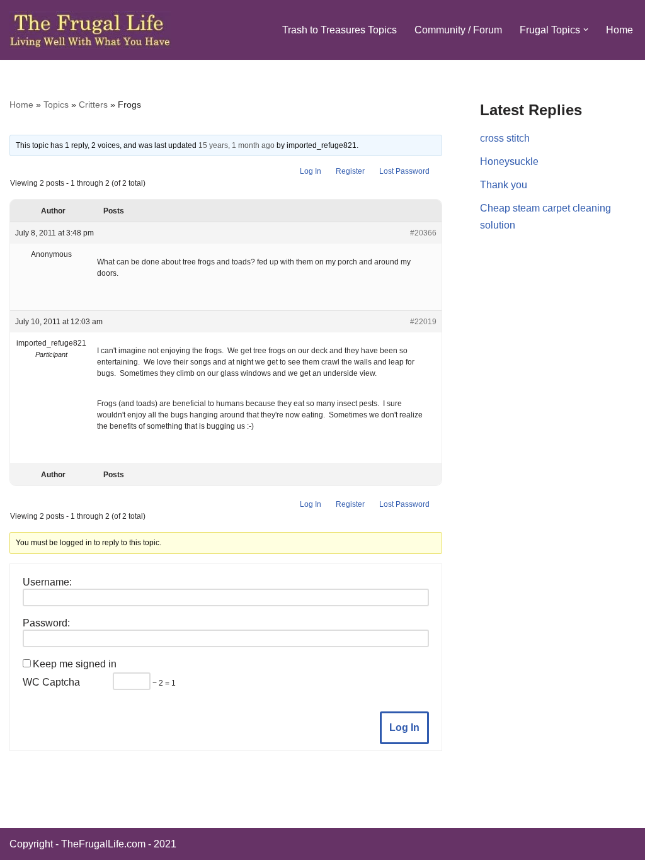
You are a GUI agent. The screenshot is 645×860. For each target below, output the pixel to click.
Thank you (503, 184)
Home (619, 30)
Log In (310, 171)
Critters (93, 104)
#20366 (423, 233)
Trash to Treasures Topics (339, 30)
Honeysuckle (509, 161)
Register (350, 171)
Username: (47, 582)
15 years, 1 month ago (236, 145)
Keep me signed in (75, 664)
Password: (46, 623)
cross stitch (505, 138)
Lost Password (404, 171)
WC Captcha (51, 682)
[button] (585, 29)
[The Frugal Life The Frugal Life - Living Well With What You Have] (90, 29)
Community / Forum (458, 30)
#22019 (423, 321)
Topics (56, 104)
